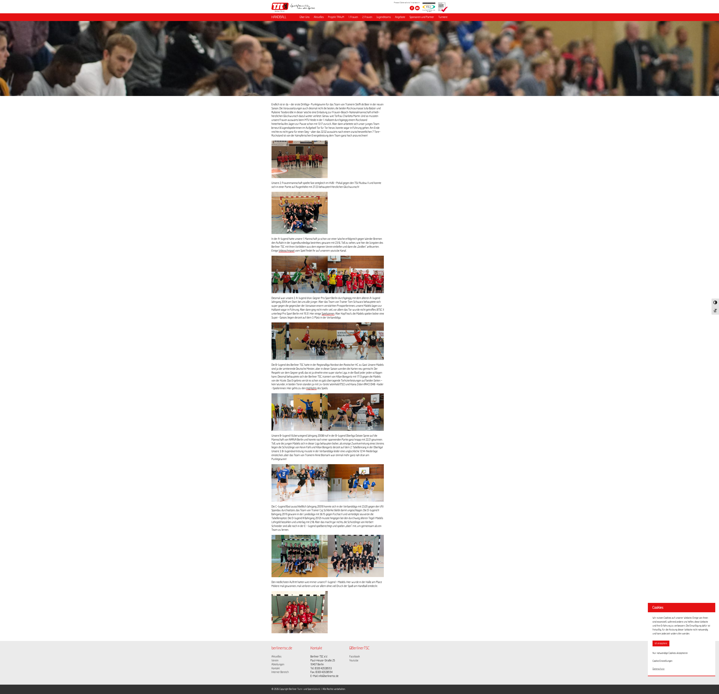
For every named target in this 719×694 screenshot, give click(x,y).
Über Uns (305, 17)
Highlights (311, 388)
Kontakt (275, 668)
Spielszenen (328, 313)
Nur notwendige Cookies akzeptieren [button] (670, 653)
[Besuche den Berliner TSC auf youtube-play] (417, 8)
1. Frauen (353, 17)
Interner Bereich (280, 672)
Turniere (443, 17)
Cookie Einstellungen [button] (662, 661)
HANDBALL (278, 17)
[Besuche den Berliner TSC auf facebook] (412, 8)
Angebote (400, 17)
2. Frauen (367, 17)
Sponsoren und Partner (421, 17)
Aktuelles (319, 17)
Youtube (353, 660)
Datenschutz (405, 3)
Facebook (354, 656)
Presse (396, 3)
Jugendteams (384, 17)
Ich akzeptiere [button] (661, 643)
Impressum (415, 3)
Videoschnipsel (287, 250)
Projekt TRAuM (336, 17)
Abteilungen (277, 664)
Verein (274, 660)
